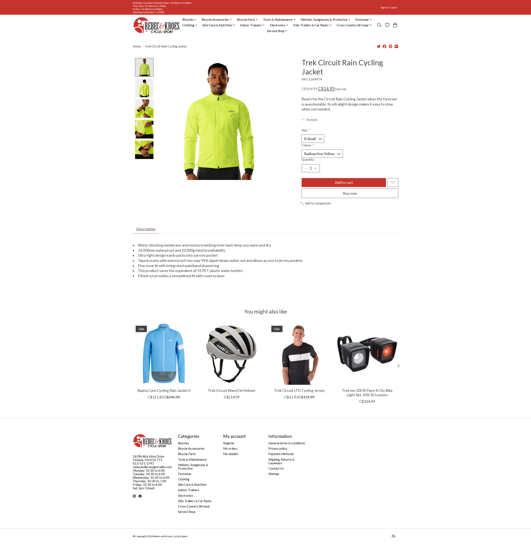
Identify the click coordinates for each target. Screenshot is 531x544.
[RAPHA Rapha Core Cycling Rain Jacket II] (164, 354)
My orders (230, 448)
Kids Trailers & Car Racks (195, 501)
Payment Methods (281, 454)
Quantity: (308, 159)
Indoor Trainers (188, 490)
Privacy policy (277, 448)
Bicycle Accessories (191, 448)
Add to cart (344, 182)
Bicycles (183, 443)
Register (229, 443)
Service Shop (186, 512)
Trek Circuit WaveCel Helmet (231, 390)
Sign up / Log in (389, 7)
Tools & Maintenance (192, 459)
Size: (306, 130)
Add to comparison (318, 203)
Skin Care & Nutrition (192, 484)
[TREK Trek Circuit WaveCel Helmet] (232, 354)
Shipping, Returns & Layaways (281, 461)
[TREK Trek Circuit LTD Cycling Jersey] (299, 354)
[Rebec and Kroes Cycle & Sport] (156, 25)
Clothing (183, 479)
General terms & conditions (286, 443)
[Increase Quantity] (315, 168)
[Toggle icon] (379, 25)
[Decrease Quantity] (306, 168)
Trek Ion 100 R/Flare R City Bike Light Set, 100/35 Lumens (367, 392)
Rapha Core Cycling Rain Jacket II (163, 390)
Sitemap (273, 474)
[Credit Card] (393, 536)
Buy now (350, 193)
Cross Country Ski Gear (194, 506)
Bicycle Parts (187, 454)
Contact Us (276, 468)
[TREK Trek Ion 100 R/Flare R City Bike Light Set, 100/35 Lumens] (367, 354)
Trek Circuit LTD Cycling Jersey (299, 390)
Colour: (308, 145)
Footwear (184, 474)
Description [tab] (146, 229)
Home (137, 46)
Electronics (185, 495)
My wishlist (230, 454)
